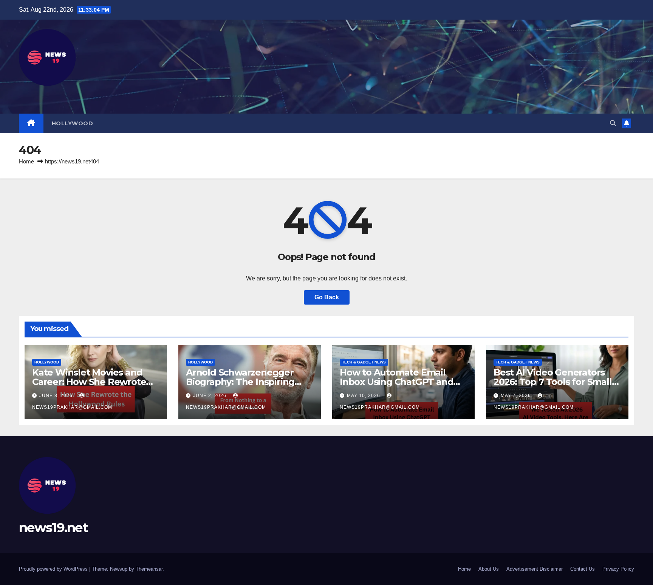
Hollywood (72, 123)
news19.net (53, 528)
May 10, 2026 (364, 395)
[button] (613, 123)
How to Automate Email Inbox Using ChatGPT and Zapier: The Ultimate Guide (400, 382)
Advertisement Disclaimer (534, 569)
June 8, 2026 (56, 395)
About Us (488, 569)
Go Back (326, 297)
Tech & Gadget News (364, 362)
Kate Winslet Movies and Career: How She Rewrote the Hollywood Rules (89, 382)
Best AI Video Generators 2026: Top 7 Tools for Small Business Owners (553, 382)
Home (26, 161)
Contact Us (582, 569)
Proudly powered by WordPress (54, 569)
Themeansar (149, 569)
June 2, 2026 (210, 395)
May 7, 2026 (516, 395)
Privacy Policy (618, 569)
